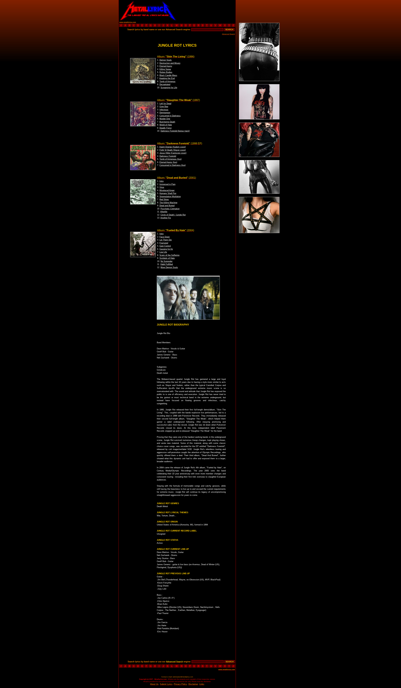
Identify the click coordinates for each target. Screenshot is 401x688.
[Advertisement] (206, 10)
